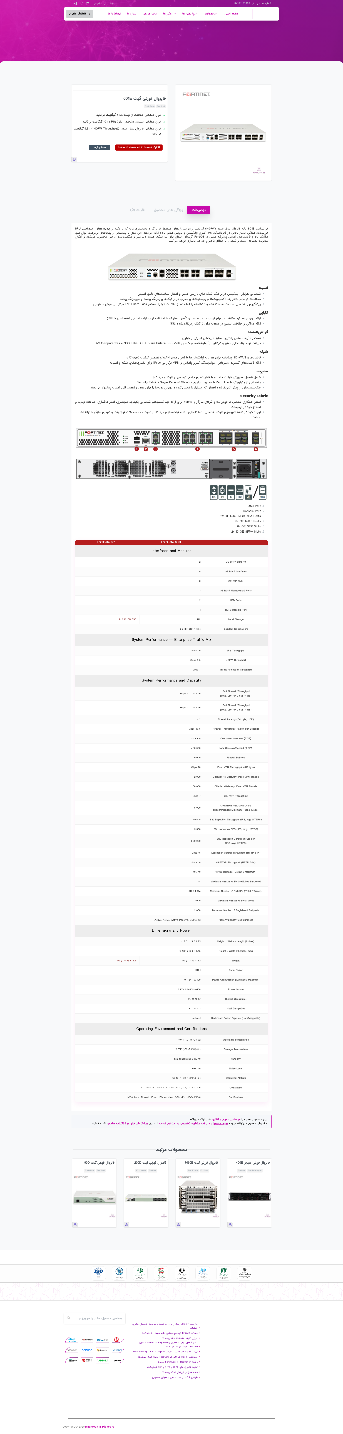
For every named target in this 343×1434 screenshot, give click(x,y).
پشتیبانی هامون (103, 3)
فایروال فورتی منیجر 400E (253, 1162)
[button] (265, 91)
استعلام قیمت (99, 147)
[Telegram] (75, 3)
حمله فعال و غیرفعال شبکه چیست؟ (180, 1372)
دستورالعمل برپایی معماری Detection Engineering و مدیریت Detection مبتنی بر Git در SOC (167, 1344)
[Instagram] (81, 3)
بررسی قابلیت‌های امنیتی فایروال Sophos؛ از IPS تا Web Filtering (165, 1351)
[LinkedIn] (87, 3)
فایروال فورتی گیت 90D (99, 1162)
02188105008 (242, 3)
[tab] (198, 210)
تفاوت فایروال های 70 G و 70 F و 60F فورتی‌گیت (172, 1367)
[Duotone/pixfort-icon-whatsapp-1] (74, 1294)
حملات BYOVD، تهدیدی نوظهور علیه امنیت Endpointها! (170, 1333)
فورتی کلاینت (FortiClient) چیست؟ (180, 1338)
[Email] (66, 1294)
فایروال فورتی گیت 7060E (201, 1162)
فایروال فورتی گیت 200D (150, 1162)
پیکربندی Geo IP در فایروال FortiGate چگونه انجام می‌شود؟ (168, 1357)
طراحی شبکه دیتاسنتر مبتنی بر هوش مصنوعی (175, 1377)
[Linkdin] (88, 1294)
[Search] (69, 1318)
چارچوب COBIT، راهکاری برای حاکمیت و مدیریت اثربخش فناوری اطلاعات (165, 1326)
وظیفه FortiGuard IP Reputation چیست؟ (177, 1362)
